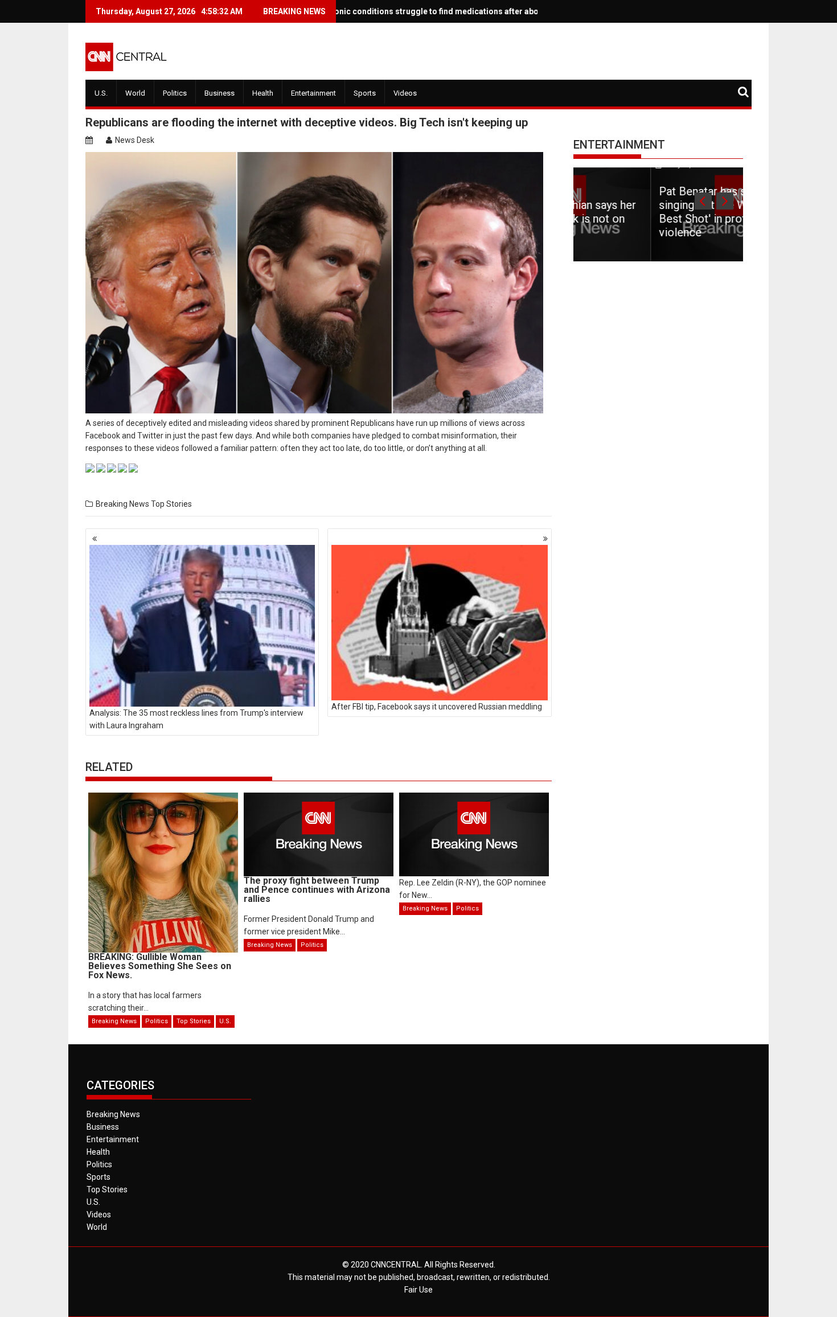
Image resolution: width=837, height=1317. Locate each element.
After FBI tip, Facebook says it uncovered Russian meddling (436, 706)
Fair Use (418, 1289)
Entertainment (313, 93)
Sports (365, 93)
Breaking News (122, 503)
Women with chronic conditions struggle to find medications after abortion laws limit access (389, 11)
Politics (175, 93)
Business (219, 93)
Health (262, 93)
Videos (405, 93)
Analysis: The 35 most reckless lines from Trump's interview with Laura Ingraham (196, 719)
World (135, 93)
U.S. (101, 93)
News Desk (134, 140)
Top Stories (171, 503)
